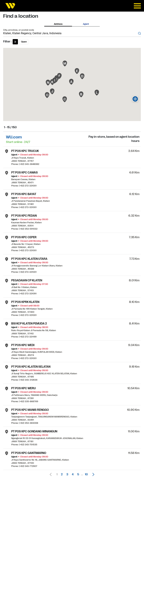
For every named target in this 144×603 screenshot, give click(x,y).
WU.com (14, 137)
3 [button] (67, 474)
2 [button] (62, 474)
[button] (92, 474)
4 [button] (73, 474)
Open (24, 42)
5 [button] (78, 474)
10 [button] (86, 474)
